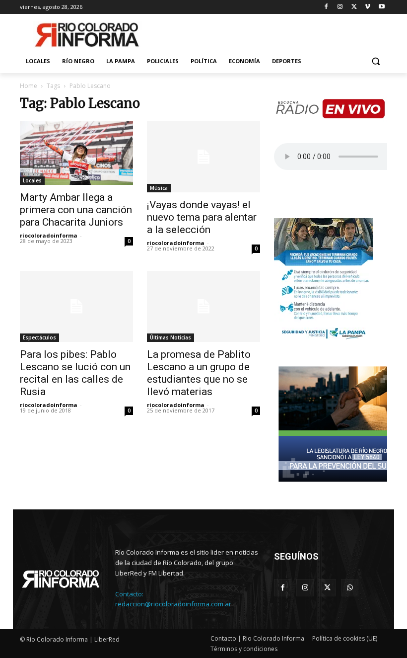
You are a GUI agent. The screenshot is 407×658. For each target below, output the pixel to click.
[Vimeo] (367, 7)
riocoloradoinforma (48, 235)
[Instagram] (340, 7)
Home (28, 86)
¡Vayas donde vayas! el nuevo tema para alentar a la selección (202, 217)
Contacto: (129, 593)
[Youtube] (381, 7)
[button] (375, 61)
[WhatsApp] (349, 587)
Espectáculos (39, 337)
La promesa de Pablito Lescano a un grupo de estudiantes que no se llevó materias (199, 373)
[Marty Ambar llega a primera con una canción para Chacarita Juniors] (76, 153)
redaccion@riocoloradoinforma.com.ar (173, 603)
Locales (32, 180)
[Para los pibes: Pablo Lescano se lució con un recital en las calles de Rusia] (76, 306)
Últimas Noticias (170, 337)
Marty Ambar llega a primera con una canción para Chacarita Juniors (76, 209)
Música (159, 187)
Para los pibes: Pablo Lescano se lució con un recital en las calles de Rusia (75, 373)
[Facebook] (326, 7)
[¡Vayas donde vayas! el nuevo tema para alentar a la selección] (203, 156)
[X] (354, 7)
